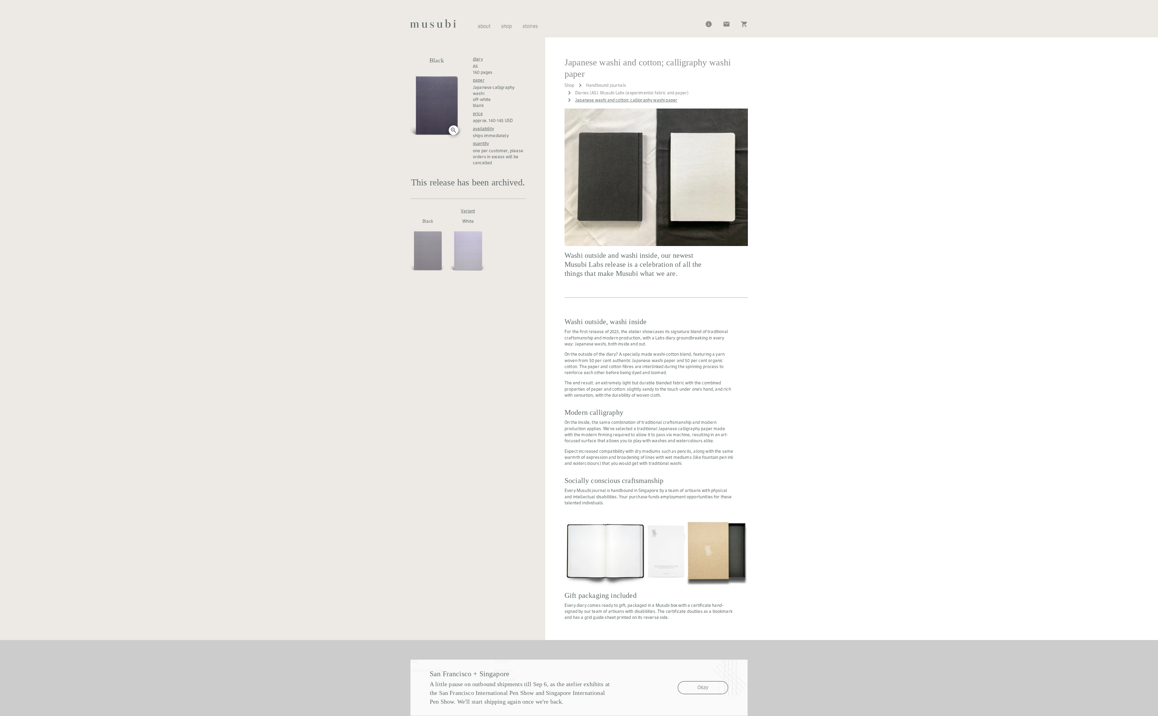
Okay (703, 687)
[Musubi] (433, 23)
